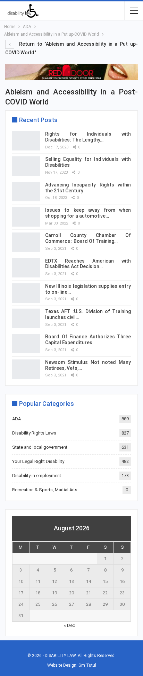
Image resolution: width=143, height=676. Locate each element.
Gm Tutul (87, 665)
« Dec (69, 625)
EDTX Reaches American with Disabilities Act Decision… (88, 264)
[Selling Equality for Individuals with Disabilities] (26, 166)
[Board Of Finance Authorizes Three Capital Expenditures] (26, 343)
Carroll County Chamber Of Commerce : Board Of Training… (88, 238)
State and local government (39, 447)
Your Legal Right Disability (38, 461)
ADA (16, 418)
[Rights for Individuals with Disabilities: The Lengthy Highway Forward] (26, 140)
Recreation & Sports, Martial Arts (44, 489)
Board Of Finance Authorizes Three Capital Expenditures (88, 339)
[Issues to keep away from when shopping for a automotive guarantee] (26, 217)
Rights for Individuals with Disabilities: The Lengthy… (88, 137)
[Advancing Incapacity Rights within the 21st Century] (26, 191)
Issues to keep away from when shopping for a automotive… (88, 213)
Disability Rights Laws (34, 433)
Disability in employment (36, 475)
